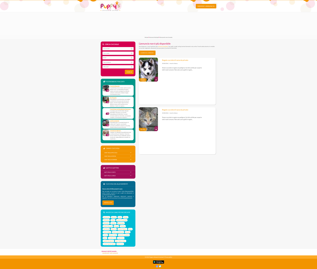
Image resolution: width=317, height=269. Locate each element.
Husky (119, 217)
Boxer (104, 238)
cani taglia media (110, 156)
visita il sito (108, 202)
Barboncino (106, 217)
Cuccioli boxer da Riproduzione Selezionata (120, 109)
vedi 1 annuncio (114, 253)
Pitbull (113, 220)
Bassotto (114, 217)
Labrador (113, 223)
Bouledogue (121, 223)
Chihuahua (106, 220)
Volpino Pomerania (122, 220)
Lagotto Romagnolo (108, 241)
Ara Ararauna (113, 97)
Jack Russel (106, 229)
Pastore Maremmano (118, 232)
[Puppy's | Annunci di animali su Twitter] (160, 266)
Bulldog (116, 226)
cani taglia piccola (110, 152)
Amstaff (128, 232)
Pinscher (122, 226)
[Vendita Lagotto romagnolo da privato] (106, 123)
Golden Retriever (107, 226)
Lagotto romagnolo (114, 120)
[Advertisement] (158, 23)
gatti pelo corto (110, 172)
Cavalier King (112, 238)
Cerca (129, 72)
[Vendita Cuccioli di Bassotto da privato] (106, 88)
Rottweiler (106, 223)
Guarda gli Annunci (147, 53)
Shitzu (130, 229)
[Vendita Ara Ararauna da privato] (106, 100)
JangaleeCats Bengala (115, 130)
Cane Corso (121, 238)
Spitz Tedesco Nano (120, 241)
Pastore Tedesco (122, 229)
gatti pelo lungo (110, 175)
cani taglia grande (110, 159)
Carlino (105, 235)
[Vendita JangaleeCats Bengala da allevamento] (106, 133)
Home (146, 37)
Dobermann (120, 244)
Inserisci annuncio (206, 6)
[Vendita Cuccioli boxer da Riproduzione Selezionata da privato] (106, 111)
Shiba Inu (113, 229)
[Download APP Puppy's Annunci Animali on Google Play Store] (158, 263)
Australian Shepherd (124, 235)
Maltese (126, 217)
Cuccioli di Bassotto (115, 86)
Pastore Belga (106, 232)
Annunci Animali (154, 37)
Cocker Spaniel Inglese (109, 244)
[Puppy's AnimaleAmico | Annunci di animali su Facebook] (157, 266)
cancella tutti (105, 253)
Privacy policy (168, 257)
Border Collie (112, 235)
